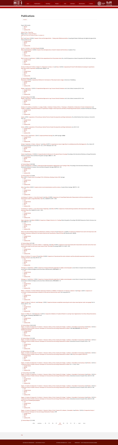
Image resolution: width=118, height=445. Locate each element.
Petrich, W (53, 231)
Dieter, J (34, 144)
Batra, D (51, 326)
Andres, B (29, 326)
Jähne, (22, 177)
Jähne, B (23, 49)
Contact (91, 3)
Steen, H (58, 66)
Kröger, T (64, 326)
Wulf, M (23, 58)
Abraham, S (27, 220)
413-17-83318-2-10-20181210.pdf (30, 48)
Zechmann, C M (29, 290)
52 (74, 423)
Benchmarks (82, 3)
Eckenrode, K (78, 107)
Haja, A (22, 220)
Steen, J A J (51, 66)
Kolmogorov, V (24, 267)
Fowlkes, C (45, 107)
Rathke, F (23, 88)
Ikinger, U (80, 290)
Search (25, 19)
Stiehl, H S (27, 58)
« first (33, 423)
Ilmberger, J (40, 302)
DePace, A (30, 107)
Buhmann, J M (30, 154)
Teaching (48, 3)
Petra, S (27, 135)
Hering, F (23, 144)
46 (52, 423)
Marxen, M (23, 256)
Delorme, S (67, 290)
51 (70, 423)
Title (26, 32)
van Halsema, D (24, 197)
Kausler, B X (59, 326)
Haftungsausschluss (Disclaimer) (89, 442)
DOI (25, 69)
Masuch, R (36, 231)
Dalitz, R (23, 135)
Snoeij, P (41, 197)
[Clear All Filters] (32, 33)
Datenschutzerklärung (28, 442)
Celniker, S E (24, 108)
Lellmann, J (69, 326)
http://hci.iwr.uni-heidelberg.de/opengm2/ (30, 400)
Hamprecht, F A (45, 66)
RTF (25, 28)
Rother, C (32, 267)
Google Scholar (27, 41)
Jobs (65, 3)
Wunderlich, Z (71, 107)
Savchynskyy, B (82, 326)
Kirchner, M (23, 66)
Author (22, 32)
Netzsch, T (38, 144)
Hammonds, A (89, 107)
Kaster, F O (23, 313)
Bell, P (22, 38)
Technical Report (26, 78)
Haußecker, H (30, 49)
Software (72, 3)
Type (30, 32)
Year (32, 32)
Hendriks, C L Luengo (38, 107)
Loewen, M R (35, 256)
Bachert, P (48, 231)
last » (84, 423)
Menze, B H (23, 231)
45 (49, 423)
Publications (37, 3)
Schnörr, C (34, 58)
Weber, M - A (29, 313)
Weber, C (23, 290)
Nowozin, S (46, 326)
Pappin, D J (39, 66)
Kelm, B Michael (30, 231)
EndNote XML (27, 29)
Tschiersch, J (33, 302)
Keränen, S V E (24, 107)
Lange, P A (23, 302)
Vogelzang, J (46, 208)
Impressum (77, 442)
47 (56, 423)
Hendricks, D (49, 290)
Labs (28, 3)
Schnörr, (23, 117)
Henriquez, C (65, 107)
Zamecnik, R (43, 290)
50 (67, 423)
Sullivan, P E (29, 256)
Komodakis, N (75, 326)
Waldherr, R (55, 290)
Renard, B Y (29, 66)
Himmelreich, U (42, 231)
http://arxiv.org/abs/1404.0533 (80, 354)
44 (45, 423)
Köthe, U (34, 66)
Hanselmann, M (24, 79)
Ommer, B (28, 38)
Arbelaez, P (50, 107)
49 (63, 423)
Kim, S (54, 326)
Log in (69, 442)
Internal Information (61, 442)
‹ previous (39, 423)
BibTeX (25, 26)
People (57, 3)
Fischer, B (83, 107)
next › (79, 423)
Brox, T (60, 107)
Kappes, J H (23, 326)
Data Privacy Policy (40, 442)
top (22, 435)
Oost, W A (36, 197)
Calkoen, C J (31, 197)
